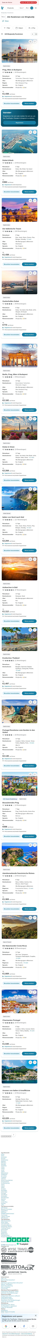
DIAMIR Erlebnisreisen (7, 1213)
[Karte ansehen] (30, 41)
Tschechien (19, 78)
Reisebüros (4, 1310)
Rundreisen (10, 12)
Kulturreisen (4, 1229)
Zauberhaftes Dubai (10, 301)
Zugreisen (4, 1232)
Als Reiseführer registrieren (9, 1306)
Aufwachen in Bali (10, 587)
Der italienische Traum (11, 229)
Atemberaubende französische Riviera (18, 873)
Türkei (3, 1200)
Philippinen (4, 1174)
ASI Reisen (4, 1207)
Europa (3, 1158)
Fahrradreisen (5, 1223)
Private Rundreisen (6, 1236)
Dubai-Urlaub (7, 160)
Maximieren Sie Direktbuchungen (10, 1300)
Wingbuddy (4, 12)
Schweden (4, 1196)
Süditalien (18, 1107)
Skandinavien (5, 1197)
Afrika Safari (4, 1222)
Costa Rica (4, 1202)
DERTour (3, 1212)
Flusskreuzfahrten (6, 1225)
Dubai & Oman (8, 447)
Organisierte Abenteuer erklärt (9, 1291)
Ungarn (31, 78)
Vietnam (3, 1178)
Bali (17, 600)
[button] (19, 96)
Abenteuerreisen (6, 1220)
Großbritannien (5, 1183)
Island (3, 1186)
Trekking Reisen (5, 1228)
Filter (8, 28)
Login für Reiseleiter (7, 1307)
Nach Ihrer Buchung (7, 1285)
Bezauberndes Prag (10, 803)
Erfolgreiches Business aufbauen (10, 1296)
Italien (3, 1187)
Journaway (4, 1215)
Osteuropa (4, 1192)
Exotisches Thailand (11, 658)
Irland (2, 1184)
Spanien (3, 1199)
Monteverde (19, 962)
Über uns (3, 1278)
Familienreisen (5, 1235)
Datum (21, 28)
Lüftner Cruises (5, 1216)
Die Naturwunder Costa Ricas (14, 946)
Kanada (3, 1203)
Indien (3, 1168)
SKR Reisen (4, 1218)
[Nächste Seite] (13, 1135)
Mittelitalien (19, 244)
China (2, 1167)
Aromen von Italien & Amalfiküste (16, 1090)
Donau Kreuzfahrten (7, 1180)
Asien (2, 1155)
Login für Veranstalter (7, 1301)
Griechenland (5, 1181)
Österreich (26, 78)
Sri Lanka (4, 1176)
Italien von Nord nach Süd (13, 517)
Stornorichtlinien (5, 1287)
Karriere (8, 1280)
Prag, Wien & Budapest (12, 70)
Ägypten (3, 1161)
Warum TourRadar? (6, 1284)
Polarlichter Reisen (6, 1226)
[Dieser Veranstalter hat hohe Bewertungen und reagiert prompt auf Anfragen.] (24, 87)
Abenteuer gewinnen (12, 1283)
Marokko (3, 1163)
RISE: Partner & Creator (8, 1311)
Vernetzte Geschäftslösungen (9, 1293)
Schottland (4, 1194)
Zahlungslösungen (6, 1297)
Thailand (3, 1177)
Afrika (2, 1154)
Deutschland (19, 383)
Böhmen (18, 816)
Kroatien (3, 1189)
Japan (3, 1171)
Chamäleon (4, 1210)
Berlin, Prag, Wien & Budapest (14, 374)
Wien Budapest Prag (21, 83)
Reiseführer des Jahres (8, 1304)
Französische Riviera (22, 888)
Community (4, 1288)
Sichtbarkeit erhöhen (7, 1298)
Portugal (3, 1193)
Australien (4, 1157)
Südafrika (4, 1165)
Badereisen (4, 1234)
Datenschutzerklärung (26, 1333)
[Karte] (36, 34)
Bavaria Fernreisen (6, 1209)
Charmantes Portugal (11, 1020)
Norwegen (4, 1190)
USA (2, 1205)
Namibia (3, 1164)
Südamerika (4, 1160)
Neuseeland (4, 1173)
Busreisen (4, 1231)
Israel (2, 1170)
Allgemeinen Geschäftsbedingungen (11, 1333)
